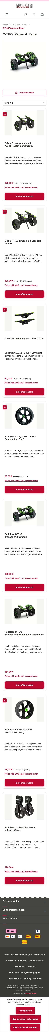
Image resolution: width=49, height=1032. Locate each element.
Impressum (39, 954)
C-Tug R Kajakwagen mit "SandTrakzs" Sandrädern (19, 144)
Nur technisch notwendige (25, 1018)
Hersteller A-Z (14, 978)
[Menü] (7, 14)
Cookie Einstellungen (21, 954)
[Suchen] (25, 14)
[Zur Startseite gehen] (24, 5)
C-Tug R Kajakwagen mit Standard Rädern (23, 242)
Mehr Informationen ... (24, 1004)
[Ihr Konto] (34, 14)
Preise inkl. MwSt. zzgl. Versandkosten (21, 187)
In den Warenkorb (24, 196)
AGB (6, 954)
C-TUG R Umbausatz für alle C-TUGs (24, 338)
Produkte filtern (26, 92)
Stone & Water (30, 993)
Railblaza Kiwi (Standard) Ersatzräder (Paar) (18, 731)
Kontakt (31, 966)
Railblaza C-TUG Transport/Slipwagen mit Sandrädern (24, 633)
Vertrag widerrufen (33, 978)
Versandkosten (11, 987)
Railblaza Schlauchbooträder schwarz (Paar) (20, 828)
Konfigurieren (25, 1010)
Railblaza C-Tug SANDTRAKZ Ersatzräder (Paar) (20, 437)
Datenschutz (20, 966)
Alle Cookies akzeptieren (25, 1027)
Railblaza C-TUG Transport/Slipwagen (16, 535)
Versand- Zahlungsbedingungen (24, 972)
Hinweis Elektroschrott (16, 960)
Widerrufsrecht (36, 960)
